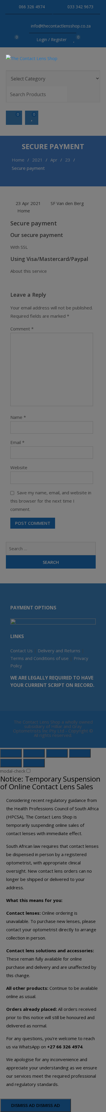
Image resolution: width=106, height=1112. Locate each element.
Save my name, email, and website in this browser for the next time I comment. (50, 501)
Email (17, 442)
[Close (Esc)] (11, 753)
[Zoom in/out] (80, 753)
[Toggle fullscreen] (57, 753)
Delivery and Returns (59, 650)
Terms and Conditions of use (39, 658)
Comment (22, 329)
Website (18, 467)
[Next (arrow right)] (34, 762)
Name (18, 417)
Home (23, 211)
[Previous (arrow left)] (11, 762)
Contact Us (21, 650)
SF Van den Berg (67, 203)
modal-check (12, 771)
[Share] (34, 753)
